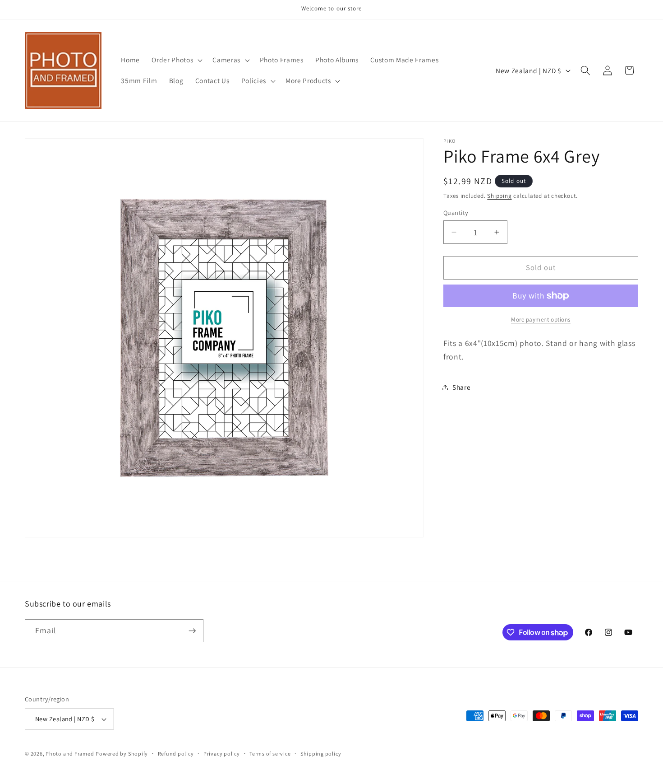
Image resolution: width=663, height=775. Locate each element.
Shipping (499, 196)
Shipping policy (320, 753)
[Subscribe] (192, 631)
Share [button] (461, 387)
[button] (176, 60)
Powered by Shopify (122, 753)
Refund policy (176, 753)
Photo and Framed (70, 753)
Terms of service (269, 753)
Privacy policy (221, 753)
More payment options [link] (541, 319)
